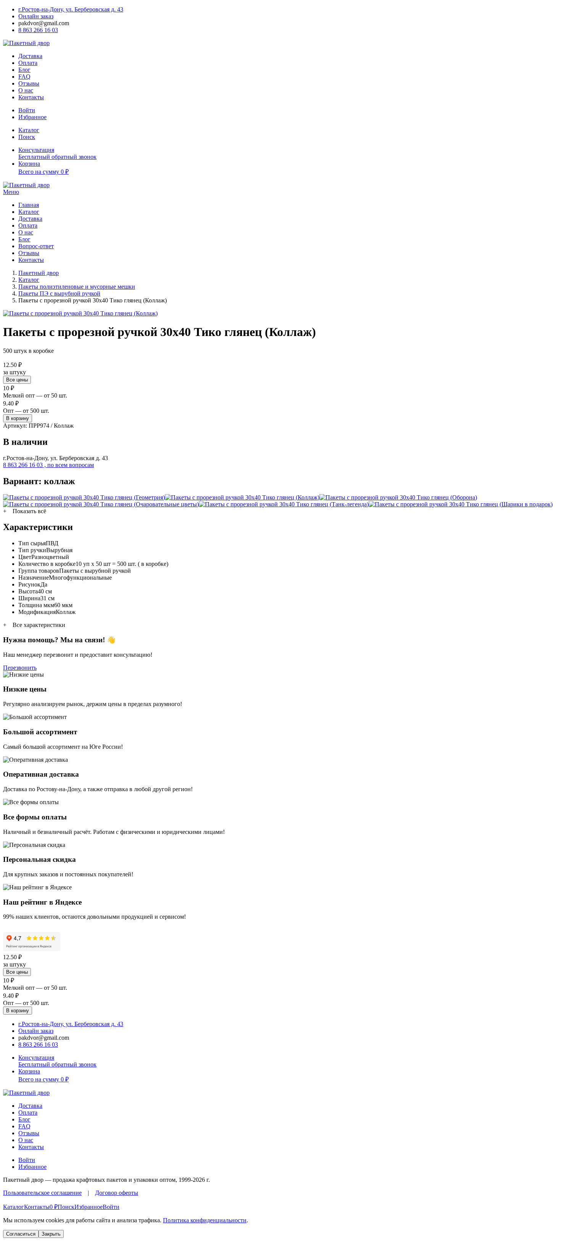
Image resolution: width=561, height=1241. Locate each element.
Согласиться (20, 1234)
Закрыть (51, 1234)
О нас (25, 90)
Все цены (17, 380)
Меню (11, 192)
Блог (24, 69)
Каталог (28, 211)
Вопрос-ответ (36, 246)
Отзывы (28, 83)
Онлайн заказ (35, 16)
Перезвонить (20, 667)
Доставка (30, 56)
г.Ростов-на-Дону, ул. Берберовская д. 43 (70, 9)
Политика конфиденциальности (205, 1220)
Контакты (31, 97)
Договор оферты (116, 1192)
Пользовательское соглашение (42, 1192)
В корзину (17, 418)
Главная (28, 205)
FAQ (24, 76)
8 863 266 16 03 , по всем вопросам (48, 465)
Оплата (27, 63)
